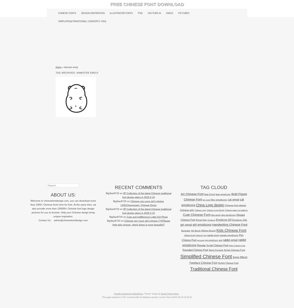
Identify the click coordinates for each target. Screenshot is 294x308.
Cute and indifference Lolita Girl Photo (147, 217)
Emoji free (201, 220)
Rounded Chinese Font (195, 250)
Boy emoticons (219, 199)
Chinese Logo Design (215, 210)
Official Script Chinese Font (195, 235)
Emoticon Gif (223, 219)
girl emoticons (202, 224)
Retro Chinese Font (237, 246)
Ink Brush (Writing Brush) (203, 230)
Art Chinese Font (192, 194)
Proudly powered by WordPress (128, 294)
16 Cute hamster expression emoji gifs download (76, 97)
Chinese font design (235, 205)
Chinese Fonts (67, 13)
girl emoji (186, 224)
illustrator (185, 230)
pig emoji (200, 240)
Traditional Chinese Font (214, 268)
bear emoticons (223, 194)
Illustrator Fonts (121, 13)
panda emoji (213, 235)
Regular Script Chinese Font (212, 245)
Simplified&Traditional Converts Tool (82, 21)
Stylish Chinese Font (228, 263)
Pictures (184, 13)
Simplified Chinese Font (206, 256)
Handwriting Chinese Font (229, 224)
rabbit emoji (230, 240)
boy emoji (206, 200)
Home (58, 67)
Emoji (169, 13)
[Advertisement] (147, 45)
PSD (140, 13)
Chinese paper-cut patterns (236, 210)
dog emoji (216, 215)
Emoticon (211, 220)
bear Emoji (209, 194)
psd (220, 240)
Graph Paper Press (170, 294)
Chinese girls (187, 210)
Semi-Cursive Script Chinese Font (227, 250)
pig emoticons (211, 240)
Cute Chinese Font (196, 215)
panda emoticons (229, 235)
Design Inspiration (93, 13)
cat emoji (233, 199)
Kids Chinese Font (231, 230)
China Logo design (210, 205)
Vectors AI (154, 13)
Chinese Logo (200, 210)
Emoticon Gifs (239, 220)
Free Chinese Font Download (147, 4)
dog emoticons (228, 215)
